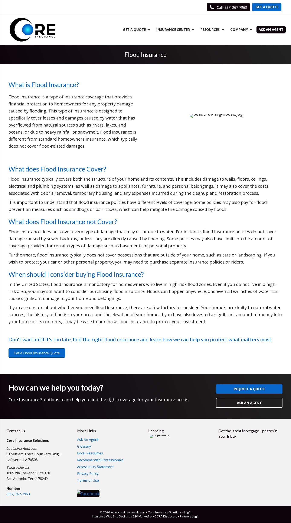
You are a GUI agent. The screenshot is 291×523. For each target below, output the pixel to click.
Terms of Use (88, 481)
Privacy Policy (87, 474)
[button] (228, 7)
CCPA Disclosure (165, 516)
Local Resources (90, 453)
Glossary (84, 447)
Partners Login (189, 516)
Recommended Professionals (100, 460)
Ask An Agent (87, 440)
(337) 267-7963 (18, 494)
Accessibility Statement (95, 467)
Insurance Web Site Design (110, 516)
